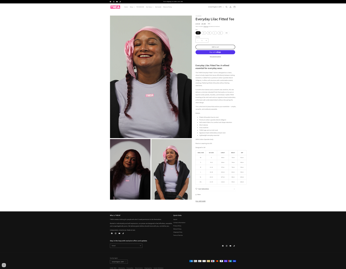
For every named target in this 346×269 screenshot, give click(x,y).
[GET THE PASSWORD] (140, 246)
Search (175, 219)
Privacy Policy (177, 226)
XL (220, 33)
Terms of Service (178, 235)
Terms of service (139, 268)
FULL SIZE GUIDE (201, 201)
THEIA (115, 268)
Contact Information (179, 222)
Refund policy (121, 268)
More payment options (215, 56)
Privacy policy (130, 268)
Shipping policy (148, 268)
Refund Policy (177, 229)
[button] (132, 7)
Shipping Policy (177, 232)
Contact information (158, 268)
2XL (228, 33)
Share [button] (199, 194)
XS (198, 33)
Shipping (206, 26)
